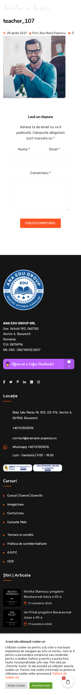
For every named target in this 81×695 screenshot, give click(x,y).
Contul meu (15, 513)
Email (54, 149)
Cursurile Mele (17, 522)
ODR (10, 561)
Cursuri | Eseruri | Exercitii (24, 495)
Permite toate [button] (41, 685)
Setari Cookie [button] (16, 685)
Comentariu (40, 173)
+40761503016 (23, 428)
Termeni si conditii (20, 535)
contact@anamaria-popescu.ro (34, 438)
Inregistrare (15, 504)
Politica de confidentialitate (27, 544)
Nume (24, 149)
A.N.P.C (12, 552)
